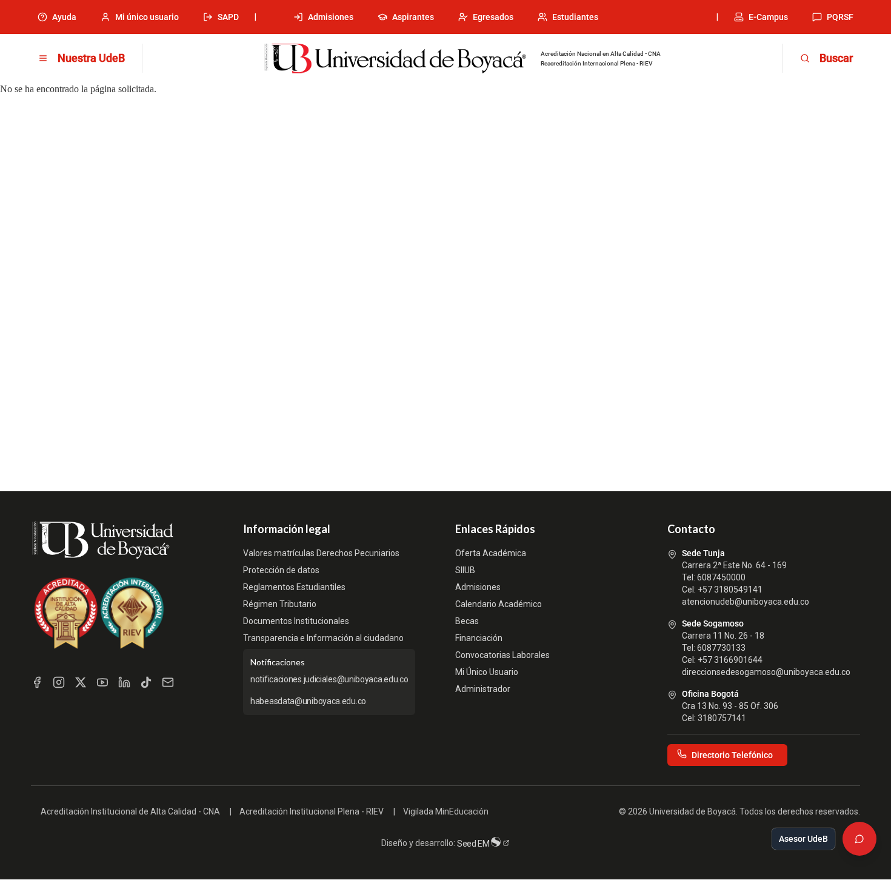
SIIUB (465, 570)
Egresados (493, 17)
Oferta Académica (490, 553)
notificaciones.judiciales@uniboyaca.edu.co (329, 679)
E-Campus (768, 17)
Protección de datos (281, 570)
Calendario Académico (498, 604)
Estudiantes (575, 17)
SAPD (228, 17)
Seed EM (474, 843)
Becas (467, 621)
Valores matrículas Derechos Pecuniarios (321, 553)
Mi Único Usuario (486, 672)
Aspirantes (413, 17)
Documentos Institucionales (296, 621)
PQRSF (840, 17)
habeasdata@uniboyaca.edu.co (308, 701)
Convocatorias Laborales (502, 655)
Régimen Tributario (279, 604)
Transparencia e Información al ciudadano (323, 638)
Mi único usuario (147, 17)
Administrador (482, 689)
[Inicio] (395, 59)
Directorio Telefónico (732, 755)
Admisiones (330, 17)
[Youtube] (102, 682)
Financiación (478, 638)
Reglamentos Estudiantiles (294, 587)
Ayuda (64, 17)
